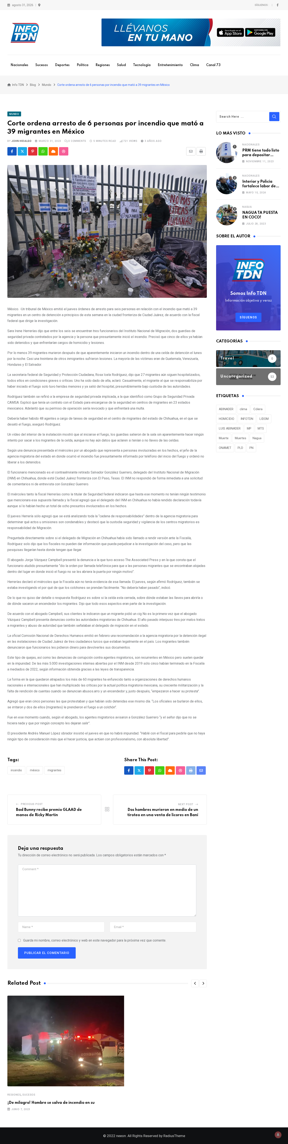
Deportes (62, 65)
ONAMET (225, 448)
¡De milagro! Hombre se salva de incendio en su (51, 1103)
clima (243, 409)
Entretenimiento (170, 65)
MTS (261, 428)
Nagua (247, 206)
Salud (121, 65)
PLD (240, 448)
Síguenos (248, 317)
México (35, 770)
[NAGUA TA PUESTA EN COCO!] (226, 214)
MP (249, 428)
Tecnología (142, 65)
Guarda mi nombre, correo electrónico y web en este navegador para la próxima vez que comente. (94, 940)
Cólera (257, 409)
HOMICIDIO (226, 419)
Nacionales (19, 65)
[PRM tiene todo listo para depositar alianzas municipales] (226, 152)
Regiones (103, 65)
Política (82, 65)
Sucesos (41, 65)
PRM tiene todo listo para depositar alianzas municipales (261, 155)
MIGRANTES (54, 770)
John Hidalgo (21, 141)
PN (251, 448)
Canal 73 (213, 65)
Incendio (16, 770)
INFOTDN (247, 419)
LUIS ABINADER (230, 428)
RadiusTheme (174, 1136)
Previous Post (32, 804)
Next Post (185, 804)
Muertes (240, 438)
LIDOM (264, 419)
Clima (194, 65)
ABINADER (226, 409)
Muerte (224, 438)
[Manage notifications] (278, 1134)
